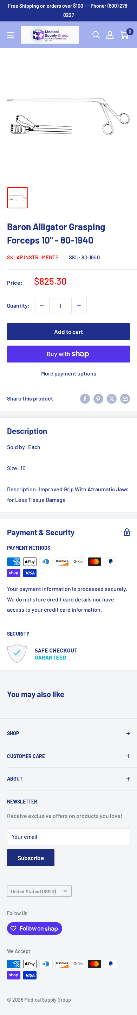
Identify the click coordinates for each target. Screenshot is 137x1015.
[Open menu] (10, 35)
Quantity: (18, 305)
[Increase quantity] (79, 305)
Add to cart (68, 331)
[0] (124, 35)
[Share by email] (125, 398)
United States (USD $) (33, 891)
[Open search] (96, 35)
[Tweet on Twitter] (112, 398)
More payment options (68, 373)
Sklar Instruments (33, 257)
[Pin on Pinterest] (98, 398)
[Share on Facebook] (85, 398)
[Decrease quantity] (41, 305)
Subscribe (31, 857)
